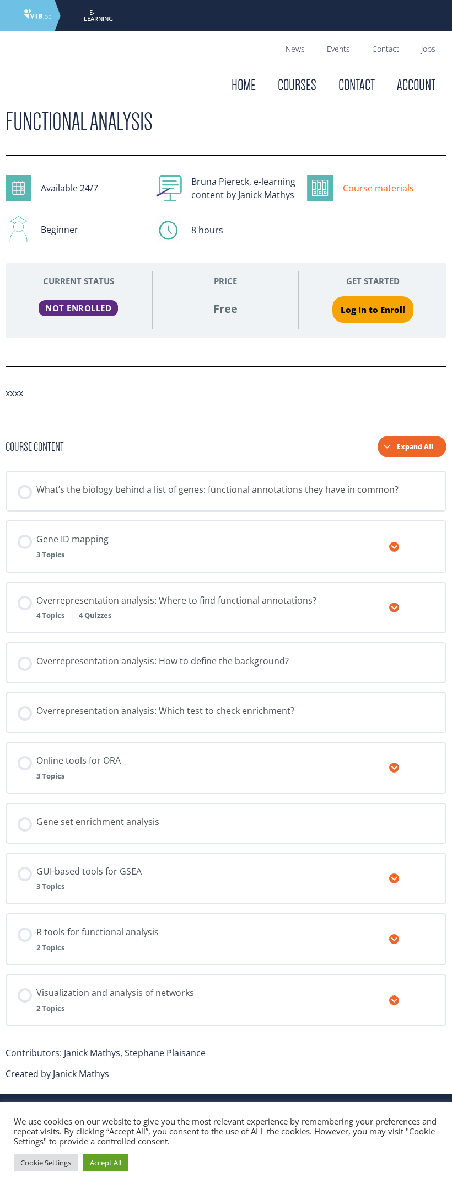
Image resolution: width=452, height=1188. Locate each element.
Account (416, 85)
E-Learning (98, 15)
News (295, 49)
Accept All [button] (105, 1163)
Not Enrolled (78, 307)
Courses (297, 85)
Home (244, 85)
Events (338, 49)
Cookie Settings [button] (45, 1163)
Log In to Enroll (373, 309)
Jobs (428, 49)
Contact (385, 49)
